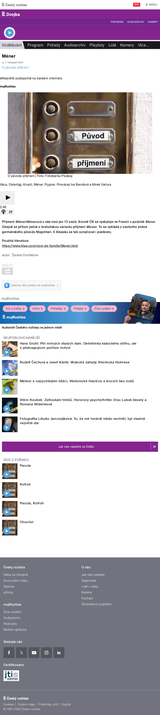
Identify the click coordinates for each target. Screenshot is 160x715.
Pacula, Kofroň (32, 503)
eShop (8, 592)
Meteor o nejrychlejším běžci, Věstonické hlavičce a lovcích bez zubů (77, 381)
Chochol (26, 522)
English (66, 704)
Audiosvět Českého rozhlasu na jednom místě (32, 327)
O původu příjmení (15, 67)
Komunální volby (16, 581)
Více (144, 45)
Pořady (53, 45)
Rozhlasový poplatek (97, 604)
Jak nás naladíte (93, 575)
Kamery (153, 22)
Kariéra (87, 592)
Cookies (8, 704)
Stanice (9, 586)
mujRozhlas (10, 298)
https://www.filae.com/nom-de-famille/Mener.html (40, 246)
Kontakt (87, 598)
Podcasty (10, 624)
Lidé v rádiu (90, 586)
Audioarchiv (135, 22)
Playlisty (97, 45)
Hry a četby (13, 308)
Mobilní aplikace (15, 630)
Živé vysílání (102, 308)
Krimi (36, 308)
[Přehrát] (7, 198)
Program (117, 22)
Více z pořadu (16, 460)
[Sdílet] (10, 212)
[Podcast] (3, 212)
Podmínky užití (48, 704)
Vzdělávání (12, 45)
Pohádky (57, 308)
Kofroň (25, 484)
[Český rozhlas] (14, 4)
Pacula (25, 465)
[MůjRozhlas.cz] (8, 87)
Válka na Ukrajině (16, 575)
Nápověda (89, 581)
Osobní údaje (26, 704)
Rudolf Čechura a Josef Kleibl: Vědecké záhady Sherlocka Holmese (75, 362)
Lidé (112, 45)
